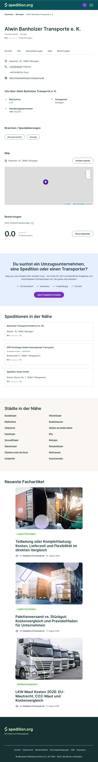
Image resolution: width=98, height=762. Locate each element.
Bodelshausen (56, 421)
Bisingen (53, 440)
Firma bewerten (82, 234)
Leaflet (67, 204)
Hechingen (10, 434)
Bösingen (20, 14)
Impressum (81, 750)
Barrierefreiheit (41, 750)
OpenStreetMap (78, 204)
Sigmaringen (11, 446)
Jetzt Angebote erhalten (49, 295)
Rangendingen (56, 446)
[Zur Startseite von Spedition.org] (19, 5)
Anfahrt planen (83, 160)
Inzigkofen (10, 458)
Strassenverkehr (14, 137)
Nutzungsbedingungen (59, 750)
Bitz (51, 434)
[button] (84, 5)
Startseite (9, 14)
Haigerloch (10, 427)
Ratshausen (55, 452)
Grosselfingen (11, 440)
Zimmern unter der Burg (16, 452)
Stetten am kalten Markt (60, 427)
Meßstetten (10, 421)
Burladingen (10, 415)
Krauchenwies (56, 458)
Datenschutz (28, 750)
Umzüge (33, 137)
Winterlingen (55, 415)
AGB (73, 750)
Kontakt (17, 750)
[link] (49, 331)
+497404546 (15, 66)
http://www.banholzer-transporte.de (26, 78)
